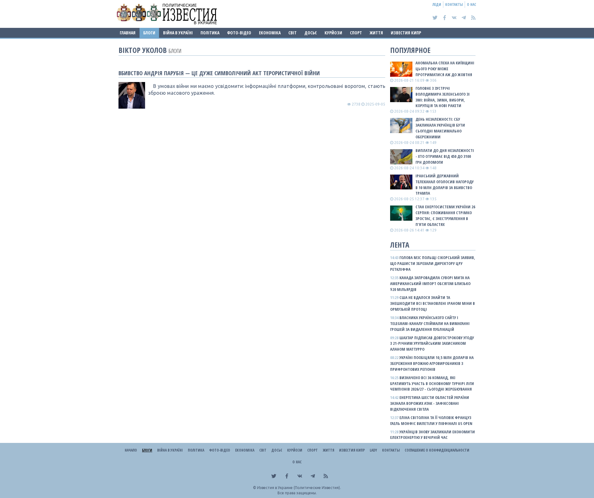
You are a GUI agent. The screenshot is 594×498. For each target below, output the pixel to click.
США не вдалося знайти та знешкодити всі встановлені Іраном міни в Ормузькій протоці (432, 303)
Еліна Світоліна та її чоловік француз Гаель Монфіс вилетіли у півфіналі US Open (431, 420)
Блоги (149, 33)
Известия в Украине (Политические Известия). (299, 488)
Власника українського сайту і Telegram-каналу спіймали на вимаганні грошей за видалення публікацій (430, 323)
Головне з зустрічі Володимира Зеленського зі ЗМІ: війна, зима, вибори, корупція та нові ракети (442, 97)
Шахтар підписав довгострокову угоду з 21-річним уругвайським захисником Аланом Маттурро (432, 343)
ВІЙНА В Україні (178, 33)
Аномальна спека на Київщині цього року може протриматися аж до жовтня (444, 68)
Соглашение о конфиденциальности (437, 450)
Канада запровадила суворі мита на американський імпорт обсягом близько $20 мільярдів (430, 283)
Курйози (333, 33)
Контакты (454, 4)
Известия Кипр (406, 33)
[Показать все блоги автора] (131, 95)
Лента (399, 245)
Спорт (356, 33)
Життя (376, 33)
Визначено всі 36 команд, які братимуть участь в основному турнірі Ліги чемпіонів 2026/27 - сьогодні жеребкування (432, 383)
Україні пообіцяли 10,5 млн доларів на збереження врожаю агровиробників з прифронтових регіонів (432, 363)
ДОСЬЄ (310, 33)
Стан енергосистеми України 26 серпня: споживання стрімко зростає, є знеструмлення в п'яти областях (445, 215)
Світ (292, 33)
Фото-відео (239, 33)
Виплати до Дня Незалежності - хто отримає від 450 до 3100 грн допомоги (444, 156)
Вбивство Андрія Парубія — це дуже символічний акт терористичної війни (219, 73)
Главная (128, 33)
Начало (131, 450)
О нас (471, 4)
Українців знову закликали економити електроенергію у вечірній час (432, 434)
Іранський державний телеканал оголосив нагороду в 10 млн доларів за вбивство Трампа (444, 184)
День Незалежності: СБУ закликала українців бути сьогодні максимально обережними (440, 128)
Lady (373, 450)
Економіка (270, 33)
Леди (437, 4)
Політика (209, 33)
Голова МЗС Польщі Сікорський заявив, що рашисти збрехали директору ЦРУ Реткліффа (432, 263)
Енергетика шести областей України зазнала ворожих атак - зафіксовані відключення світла (429, 403)
